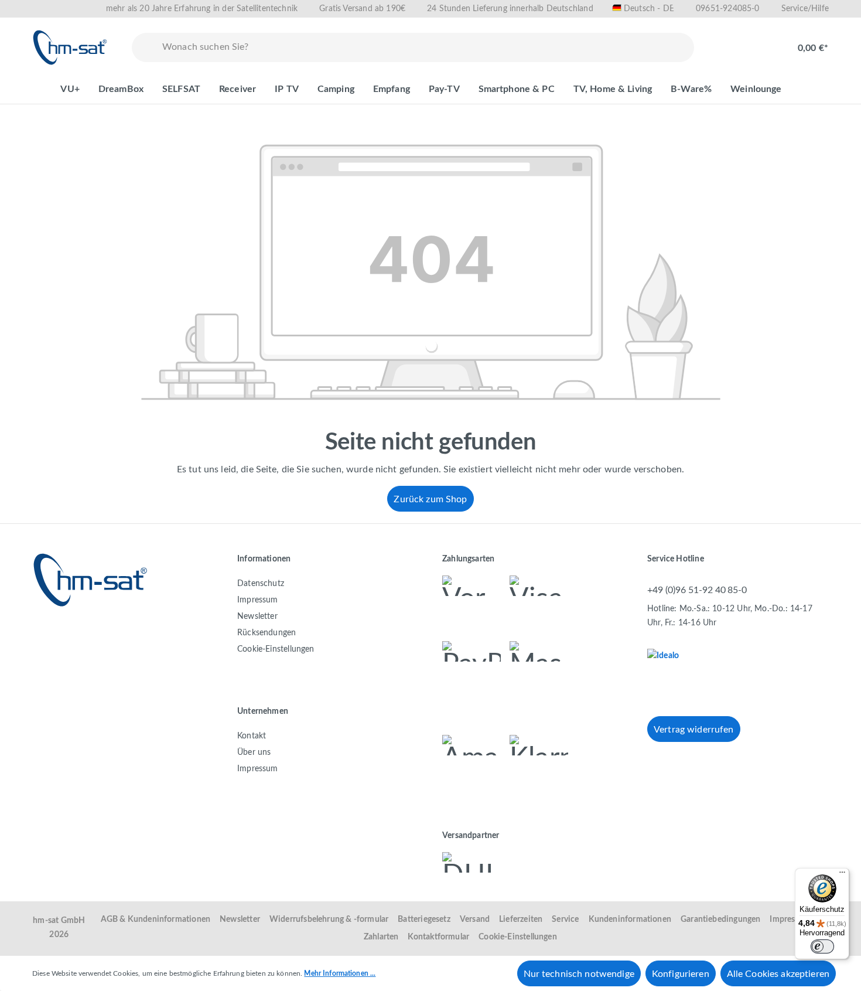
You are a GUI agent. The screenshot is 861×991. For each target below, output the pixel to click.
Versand (475, 919)
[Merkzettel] (724, 42)
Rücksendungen (266, 633)
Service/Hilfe (805, 9)
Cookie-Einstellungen (276, 649)
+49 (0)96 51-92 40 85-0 (697, 590)
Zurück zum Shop (430, 499)
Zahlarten (381, 937)
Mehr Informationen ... (339, 973)
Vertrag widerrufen (694, 729)
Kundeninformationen (630, 919)
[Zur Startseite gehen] (70, 47)
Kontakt (251, 736)
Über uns (254, 752)
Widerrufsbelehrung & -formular (328, 919)
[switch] (822, 946)
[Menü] (842, 875)
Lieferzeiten (520, 919)
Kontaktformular (438, 937)
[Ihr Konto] (762, 42)
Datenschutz (260, 584)
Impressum (257, 600)
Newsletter (257, 616)
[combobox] (425, 47)
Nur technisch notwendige (579, 974)
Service (565, 919)
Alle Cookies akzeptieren (778, 974)
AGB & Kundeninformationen (156, 919)
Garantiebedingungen (720, 919)
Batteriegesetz (424, 919)
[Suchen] (145, 47)
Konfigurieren (680, 974)
